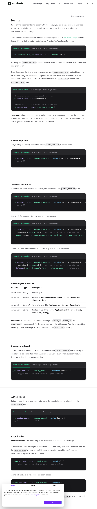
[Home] (15, 3)
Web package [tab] (36, 48)
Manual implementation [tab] (21, 48)
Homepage (37, 3)
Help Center (50, 3)
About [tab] (54, 485)
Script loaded (17, 436)
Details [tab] (33, 485)
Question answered (21, 184)
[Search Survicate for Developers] (88, 3)
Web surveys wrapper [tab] (50, 48)
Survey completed (20, 346)
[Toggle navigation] (4, 3)
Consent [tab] (12, 485)
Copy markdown (79, 16)
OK (53, 502)
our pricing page (70, 38)
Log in (79, 3)
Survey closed (18, 396)
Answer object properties (22, 283)
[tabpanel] (48, 54)
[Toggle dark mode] (92, 3)
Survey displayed (19, 140)
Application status (66, 3)
